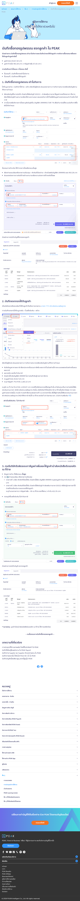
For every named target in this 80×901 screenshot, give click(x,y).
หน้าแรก (4, 9)
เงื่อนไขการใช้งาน (7, 889)
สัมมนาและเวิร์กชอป (7, 876)
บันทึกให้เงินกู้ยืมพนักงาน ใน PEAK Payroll (16, 650)
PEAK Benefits (6, 871)
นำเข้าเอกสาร (8, 789)
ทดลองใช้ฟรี (65, 3)
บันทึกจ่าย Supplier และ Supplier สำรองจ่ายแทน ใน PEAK (21, 653)
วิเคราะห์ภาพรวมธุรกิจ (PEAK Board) (13, 736)
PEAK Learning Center (11, 793)
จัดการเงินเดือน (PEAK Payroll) (11, 719)
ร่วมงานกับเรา (6, 884)
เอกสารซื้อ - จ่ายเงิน (8, 702)
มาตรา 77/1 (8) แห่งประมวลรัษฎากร (53, 306)
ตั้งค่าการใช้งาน (7, 691)
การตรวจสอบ (8, 780)
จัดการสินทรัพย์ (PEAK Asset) (11, 724)
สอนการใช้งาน (16, 9)
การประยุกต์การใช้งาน (39, 9)
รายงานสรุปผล (6, 747)
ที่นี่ (70, 395)
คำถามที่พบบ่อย (6, 881)
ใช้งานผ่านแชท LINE (8, 753)
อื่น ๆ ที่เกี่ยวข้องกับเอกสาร (12, 797)
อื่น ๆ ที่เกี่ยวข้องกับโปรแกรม (12, 801)
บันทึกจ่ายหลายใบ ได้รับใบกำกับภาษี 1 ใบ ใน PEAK (19, 656)
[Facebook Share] (38, 667)
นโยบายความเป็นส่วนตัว (9, 886)
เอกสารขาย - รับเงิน (8, 696)
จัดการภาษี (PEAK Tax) (9, 730)
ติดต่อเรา (11, 845)
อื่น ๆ (26, 9)
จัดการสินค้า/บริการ (8, 713)
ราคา (3, 869)
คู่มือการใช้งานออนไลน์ (8, 879)
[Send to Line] (42, 667)
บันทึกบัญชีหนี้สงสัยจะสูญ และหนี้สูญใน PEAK (17, 658)
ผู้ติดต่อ (4, 764)
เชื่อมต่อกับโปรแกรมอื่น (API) (10, 741)
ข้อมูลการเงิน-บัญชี (8, 708)
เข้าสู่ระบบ (52, 3)
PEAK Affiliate (6, 874)
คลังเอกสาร (5, 770)
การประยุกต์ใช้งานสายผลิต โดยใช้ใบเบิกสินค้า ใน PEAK (20, 647)
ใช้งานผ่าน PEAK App (8, 758)
